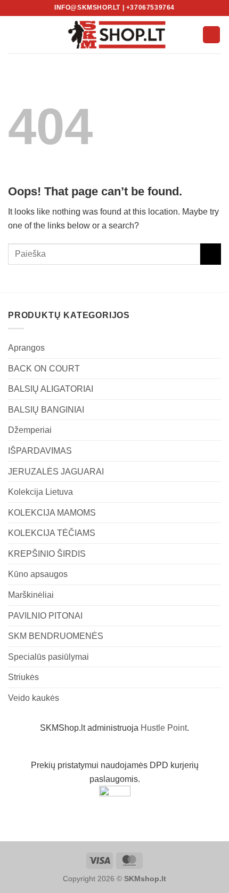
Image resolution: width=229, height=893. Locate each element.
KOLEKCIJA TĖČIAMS (51, 533)
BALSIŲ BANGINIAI (46, 409)
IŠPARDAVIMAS (40, 450)
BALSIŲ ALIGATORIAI (50, 388)
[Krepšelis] (211, 35)
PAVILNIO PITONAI (45, 615)
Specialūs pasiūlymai (48, 656)
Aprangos (26, 347)
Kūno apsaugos (38, 574)
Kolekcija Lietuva (40, 491)
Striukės (23, 677)
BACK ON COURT (44, 368)
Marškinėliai (31, 594)
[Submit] (210, 253)
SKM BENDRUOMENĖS (55, 636)
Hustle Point (164, 727)
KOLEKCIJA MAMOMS (52, 512)
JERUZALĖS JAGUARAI (56, 471)
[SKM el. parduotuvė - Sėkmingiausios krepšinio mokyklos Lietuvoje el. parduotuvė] (114, 35)
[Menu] (14, 34)
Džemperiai (30, 429)
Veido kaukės (33, 697)
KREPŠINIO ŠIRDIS (47, 553)
